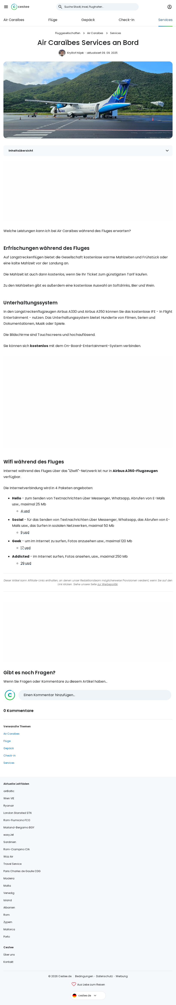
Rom (6, 915)
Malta (7, 885)
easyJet (8, 835)
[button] (6, 6)
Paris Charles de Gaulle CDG (22, 871)
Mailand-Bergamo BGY (18, 827)
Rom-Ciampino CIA (16, 849)
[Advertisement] (88, 191)
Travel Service (12, 864)
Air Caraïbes (13, 19)
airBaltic (8, 791)
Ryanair (8, 805)
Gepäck (88, 19)
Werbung (122, 976)
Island (7, 900)
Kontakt (8, 962)
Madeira (8, 878)
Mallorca (9, 929)
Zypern (7, 922)
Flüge (52, 19)
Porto (6, 936)
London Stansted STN (17, 813)
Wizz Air (8, 856)
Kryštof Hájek (75, 53)
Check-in (126, 19)
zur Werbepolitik (107, 584)
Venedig (8, 893)
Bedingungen (84, 976)
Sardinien (9, 842)
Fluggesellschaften (67, 33)
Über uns (9, 954)
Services (165, 19)
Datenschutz (104, 976)
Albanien (9, 907)
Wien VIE (8, 798)
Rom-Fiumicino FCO (16, 820)
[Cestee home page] (20, 7)
